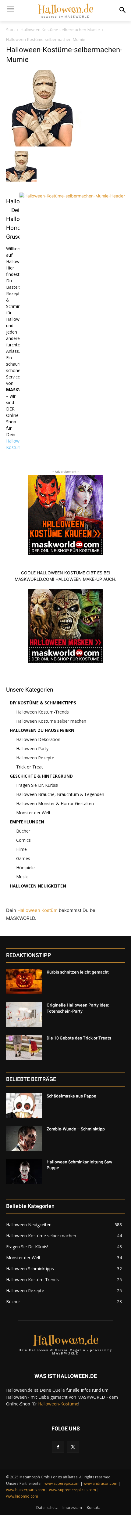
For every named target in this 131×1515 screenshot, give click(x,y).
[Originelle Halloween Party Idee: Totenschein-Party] (24, 1014)
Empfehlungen (27, 822)
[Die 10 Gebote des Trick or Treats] (24, 1047)
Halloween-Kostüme (58, 1404)
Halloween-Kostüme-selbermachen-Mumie (60, 29)
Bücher (23, 831)
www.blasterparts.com (25, 1489)
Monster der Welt (33, 812)
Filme (21, 849)
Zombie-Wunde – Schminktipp (76, 1128)
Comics (23, 840)
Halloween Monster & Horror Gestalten (55, 803)
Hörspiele (25, 867)
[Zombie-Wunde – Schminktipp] (24, 1138)
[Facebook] (58, 1447)
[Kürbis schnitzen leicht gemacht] (24, 981)
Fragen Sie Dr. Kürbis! (37, 785)
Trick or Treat (29, 767)
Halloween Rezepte (35, 758)
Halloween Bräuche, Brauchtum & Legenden (60, 794)
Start (10, 29)
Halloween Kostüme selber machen (51, 721)
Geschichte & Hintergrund (41, 776)
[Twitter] (73, 1447)
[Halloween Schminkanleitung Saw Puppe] (24, 1171)
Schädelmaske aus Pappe (71, 1096)
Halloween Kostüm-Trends (42, 712)
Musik (22, 877)
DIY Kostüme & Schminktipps (43, 703)
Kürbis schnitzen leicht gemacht (78, 972)
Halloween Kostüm (37, 910)
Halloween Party (32, 748)
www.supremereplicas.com (72, 1489)
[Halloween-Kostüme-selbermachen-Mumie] (44, 144)
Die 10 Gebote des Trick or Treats (79, 1038)
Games (23, 858)
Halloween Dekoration (38, 739)
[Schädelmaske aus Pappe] (24, 1105)
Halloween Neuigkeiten (38, 886)
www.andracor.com (100, 1483)
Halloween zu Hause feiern (42, 730)
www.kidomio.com (22, 1496)
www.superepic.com (62, 1483)
